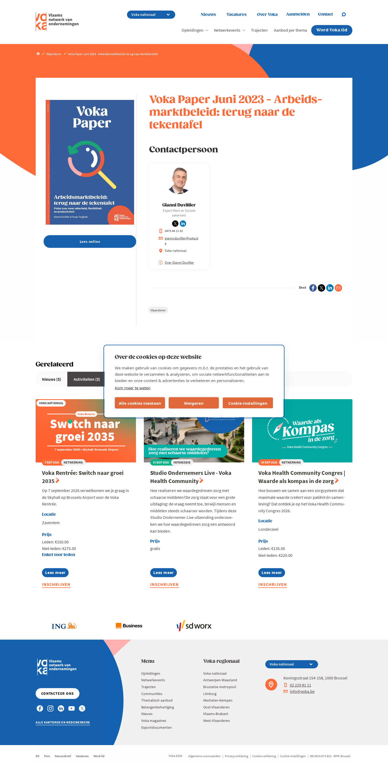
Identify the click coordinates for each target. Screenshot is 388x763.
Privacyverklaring (236, 756)
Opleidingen (193, 30)
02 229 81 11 (300, 685)
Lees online (90, 241)
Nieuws (208, 14)
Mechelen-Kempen (218, 700)
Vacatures (236, 14)
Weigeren (194, 402)
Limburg (209, 693)
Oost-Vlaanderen (216, 707)
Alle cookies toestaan (140, 402)
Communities (151, 693)
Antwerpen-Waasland (220, 680)
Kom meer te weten (132, 387)
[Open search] (346, 14)
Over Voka (267, 14)
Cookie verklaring (264, 756)
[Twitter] (321, 288)
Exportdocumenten (156, 727)
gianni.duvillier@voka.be (181, 241)
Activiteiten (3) (87, 379)
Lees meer (55, 573)
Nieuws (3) (51, 379)
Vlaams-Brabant (215, 713)
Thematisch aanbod (157, 700)
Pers (47, 756)
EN (37, 756)
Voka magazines (153, 720)
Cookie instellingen (293, 756)
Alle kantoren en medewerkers (63, 722)
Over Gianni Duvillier (179, 262)
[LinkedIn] (330, 288)
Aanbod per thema (290, 30)
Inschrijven (56, 584)
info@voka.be (302, 691)
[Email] (338, 288)
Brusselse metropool (219, 686)
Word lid (99, 756)
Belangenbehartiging (157, 707)
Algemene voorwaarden (204, 756)
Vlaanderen (158, 310)
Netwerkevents (227, 30)
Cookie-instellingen (247, 402)
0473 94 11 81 (174, 231)
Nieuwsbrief (63, 756)
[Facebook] (313, 288)
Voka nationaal (215, 673)
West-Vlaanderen (216, 720)
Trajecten (259, 30)
